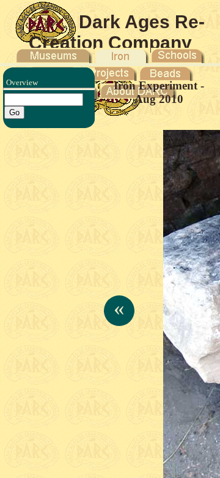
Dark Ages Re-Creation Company (117, 32)
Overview (22, 82)
